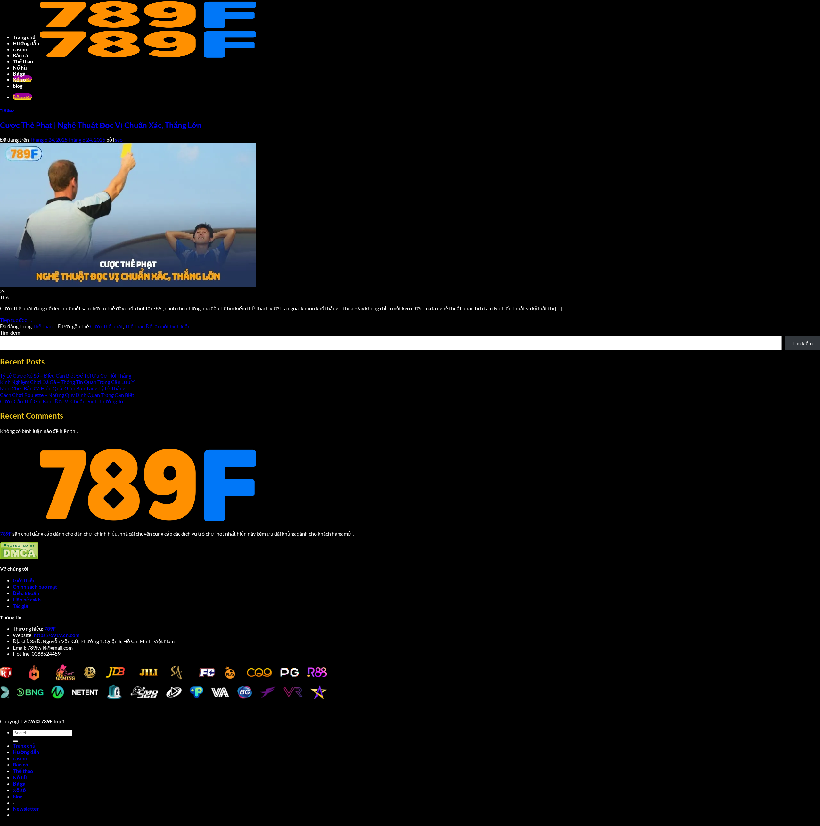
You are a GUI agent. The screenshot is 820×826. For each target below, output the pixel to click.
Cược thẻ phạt (106, 326)
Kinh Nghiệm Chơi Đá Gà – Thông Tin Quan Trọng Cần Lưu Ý (67, 382)
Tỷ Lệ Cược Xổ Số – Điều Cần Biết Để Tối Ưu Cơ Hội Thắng (65, 375)
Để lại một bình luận (168, 326)
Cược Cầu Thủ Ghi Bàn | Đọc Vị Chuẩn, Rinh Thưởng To (61, 401)
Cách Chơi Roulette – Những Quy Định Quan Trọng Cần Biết (67, 395)
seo (119, 139)
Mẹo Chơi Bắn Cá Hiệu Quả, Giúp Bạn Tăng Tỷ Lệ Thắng (62, 388)
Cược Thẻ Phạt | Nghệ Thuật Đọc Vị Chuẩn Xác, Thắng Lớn (100, 125)
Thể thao (135, 326)
